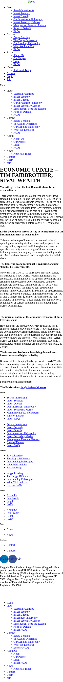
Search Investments (23, 10)
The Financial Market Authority (21, 591)
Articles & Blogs (22, 70)
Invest (10, 605)
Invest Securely (21, 13)
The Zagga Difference (25, 40)
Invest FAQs (13, 418)
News (10, 529)
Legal (16, 61)
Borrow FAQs (14, 467)
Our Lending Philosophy (26, 43)
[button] (31, 85)
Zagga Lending (21, 37)
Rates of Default (22, 28)
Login (10, 76)
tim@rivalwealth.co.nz (33, 387)
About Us (18, 55)
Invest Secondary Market (26, 22)
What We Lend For (23, 46)
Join (9, 79)
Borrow (11, 632)
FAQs (16, 31)
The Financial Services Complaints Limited (37, 595)
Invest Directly (21, 16)
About (16, 653)
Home (10, 602)
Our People (19, 58)
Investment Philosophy (25, 617)
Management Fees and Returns (29, 25)
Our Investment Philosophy (28, 19)
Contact (11, 73)
